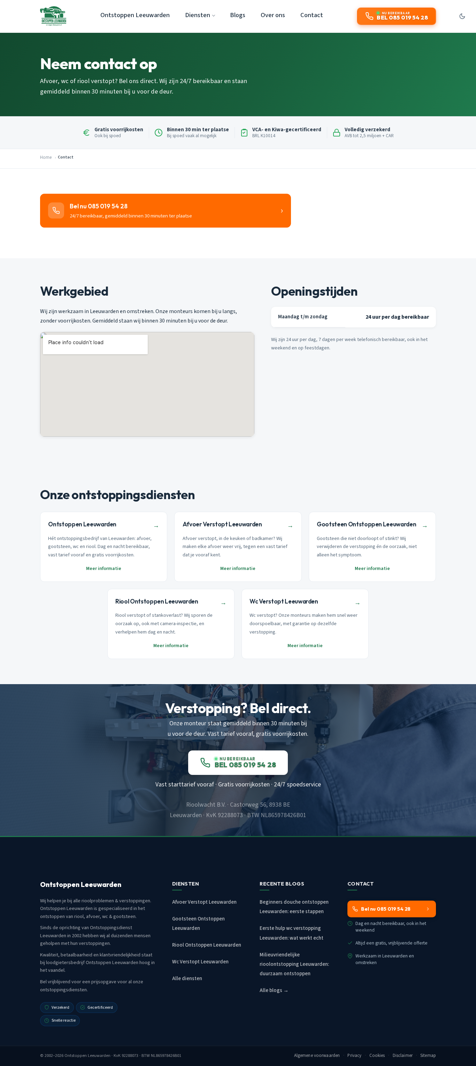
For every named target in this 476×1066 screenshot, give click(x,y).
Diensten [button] (197, 15)
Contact (311, 15)
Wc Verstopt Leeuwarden (200, 961)
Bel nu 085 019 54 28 (385, 909)
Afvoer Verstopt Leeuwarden (204, 902)
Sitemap (428, 1055)
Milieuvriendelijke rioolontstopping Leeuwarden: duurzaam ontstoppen (294, 964)
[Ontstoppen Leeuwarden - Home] (53, 16)
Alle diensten (187, 978)
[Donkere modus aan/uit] (462, 16)
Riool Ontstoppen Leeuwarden (206, 945)
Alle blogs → (274, 990)
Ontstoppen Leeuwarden (135, 15)
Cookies (377, 1055)
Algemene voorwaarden (317, 1055)
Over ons (273, 15)
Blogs (237, 15)
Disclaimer (403, 1055)
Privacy (354, 1055)
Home (46, 157)
